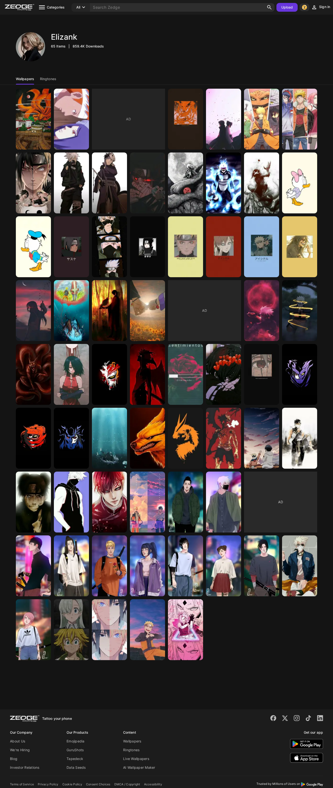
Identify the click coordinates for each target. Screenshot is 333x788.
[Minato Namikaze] (261, 246)
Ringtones (131, 750)
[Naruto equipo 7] (261, 119)
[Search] (269, 7)
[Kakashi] (261, 374)
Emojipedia (76, 741)
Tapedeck (75, 759)
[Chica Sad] (223, 374)
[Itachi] (33, 438)
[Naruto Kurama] (185, 119)
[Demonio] (147, 374)
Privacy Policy (48, 784)
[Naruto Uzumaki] (185, 246)
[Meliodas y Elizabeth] (71, 629)
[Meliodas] (223, 438)
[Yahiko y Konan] (71, 119)
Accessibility (153, 784)
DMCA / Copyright (127, 784)
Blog (13, 759)
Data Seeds (76, 767)
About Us (17, 741)
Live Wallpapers (136, 759)
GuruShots (75, 750)
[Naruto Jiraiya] (71, 310)
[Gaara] (223, 246)
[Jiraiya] (109, 438)
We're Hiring (20, 750)
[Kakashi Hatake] (71, 182)
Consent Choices (98, 784)
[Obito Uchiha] (109, 182)
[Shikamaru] (185, 502)
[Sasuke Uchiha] (147, 182)
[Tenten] (33, 502)
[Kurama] (33, 119)
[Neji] (71, 565)
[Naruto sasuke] (33, 182)
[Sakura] (185, 629)
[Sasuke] (299, 374)
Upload (287, 7)
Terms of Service (22, 784)
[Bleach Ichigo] (109, 374)
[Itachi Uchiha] (71, 246)
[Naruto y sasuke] (147, 502)
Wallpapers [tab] (25, 79)
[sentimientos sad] (185, 374)
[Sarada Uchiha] (71, 374)
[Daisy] (299, 182)
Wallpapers (132, 741)
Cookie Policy (72, 784)
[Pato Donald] (33, 246)
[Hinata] (147, 565)
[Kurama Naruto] (147, 438)
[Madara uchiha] (299, 246)
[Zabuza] (299, 438)
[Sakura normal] (33, 629)
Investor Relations (24, 767)
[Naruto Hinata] (147, 310)
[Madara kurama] (185, 182)
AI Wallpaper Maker (139, 767)
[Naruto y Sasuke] (109, 629)
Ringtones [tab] (48, 79)
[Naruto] (299, 310)
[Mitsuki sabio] (223, 182)
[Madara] (71, 438)
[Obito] (33, 565)
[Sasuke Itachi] (223, 119)
